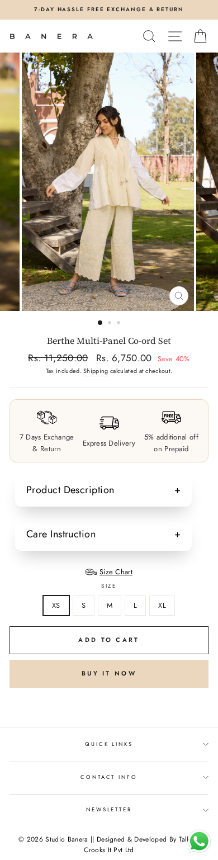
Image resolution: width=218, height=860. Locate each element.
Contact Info (108, 777)
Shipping (95, 370)
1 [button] (100, 323)
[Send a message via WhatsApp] (199, 841)
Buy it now (109, 673)
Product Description (70, 490)
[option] (109, 10)
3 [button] (119, 324)
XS (56, 605)
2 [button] (110, 324)
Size (109, 586)
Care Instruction (61, 534)
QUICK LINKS (109, 744)
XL (162, 605)
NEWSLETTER (109, 810)
